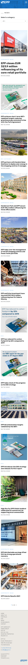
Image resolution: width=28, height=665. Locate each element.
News (2, 620)
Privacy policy (4, 655)
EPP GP (3, 630)
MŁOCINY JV (4, 636)
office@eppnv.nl (6, 650)
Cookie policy (3, 656)
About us (4, 615)
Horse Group (5, 628)
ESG (2, 618)
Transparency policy (5, 658)
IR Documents (5, 622)
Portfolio (4, 617)
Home (2, 613)
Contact (3, 624)
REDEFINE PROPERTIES (7, 634)
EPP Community (5, 627)
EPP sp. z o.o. (4, 632)
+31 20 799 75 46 (6, 648)
